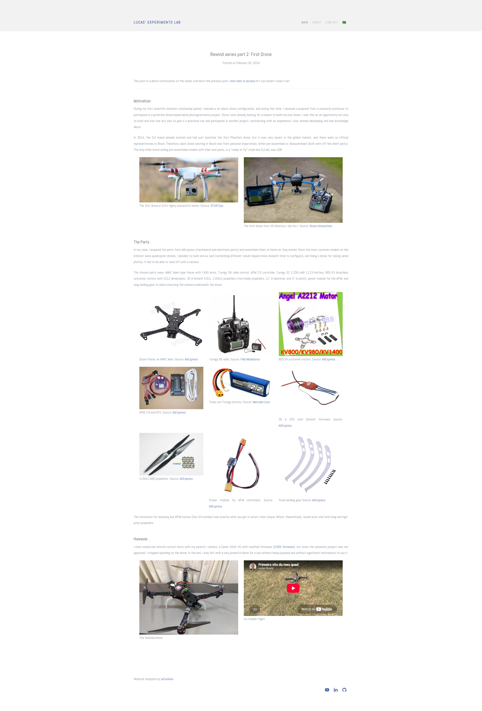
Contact (332, 22)
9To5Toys (216, 205)
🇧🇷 (344, 22)
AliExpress (191, 359)
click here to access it (244, 81)
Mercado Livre (261, 402)
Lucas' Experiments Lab (157, 22)
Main (305, 22)
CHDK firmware (284, 547)
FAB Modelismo (250, 359)
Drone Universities (321, 226)
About (317, 22)
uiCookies (167, 679)
